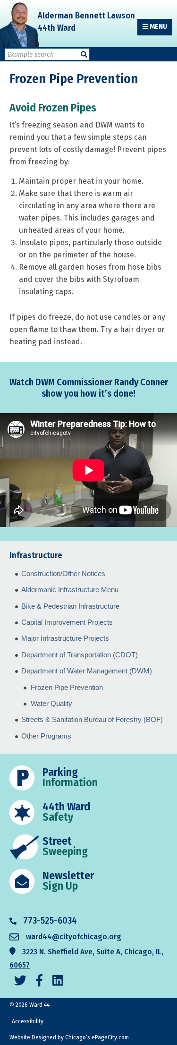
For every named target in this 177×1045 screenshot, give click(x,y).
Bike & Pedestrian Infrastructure (70, 606)
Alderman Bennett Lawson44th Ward (86, 21)
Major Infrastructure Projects (65, 638)
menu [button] (157, 27)
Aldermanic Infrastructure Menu (69, 590)
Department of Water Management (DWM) (86, 671)
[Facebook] (39, 981)
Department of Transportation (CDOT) (79, 655)
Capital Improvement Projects (67, 622)
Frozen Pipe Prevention (67, 687)
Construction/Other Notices (63, 573)
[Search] (84, 54)
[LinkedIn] (57, 981)
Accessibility (27, 1021)
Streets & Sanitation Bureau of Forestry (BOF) (92, 719)
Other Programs (46, 736)
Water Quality (51, 703)
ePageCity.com (110, 1037)
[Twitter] (20, 981)
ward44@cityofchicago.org (73, 937)
